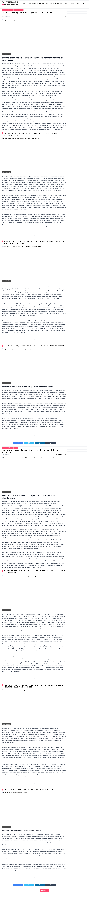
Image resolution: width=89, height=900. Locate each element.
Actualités (24, 3)
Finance (43, 3)
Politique (52, 3)
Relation (57, 3)
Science (65, 3)
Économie (34, 3)
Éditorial (39, 3)
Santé (61, 3)
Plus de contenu (44, 890)
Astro (29, 3)
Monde (47, 3)
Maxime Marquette (6, 15)
